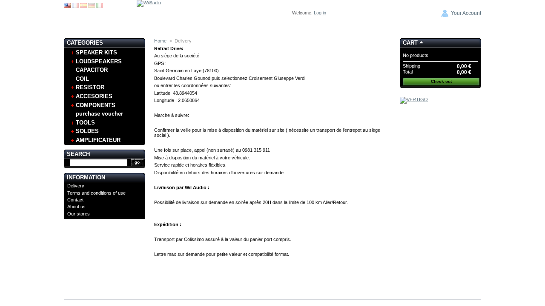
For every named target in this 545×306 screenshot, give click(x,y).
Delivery (75, 185)
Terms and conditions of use (96, 193)
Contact (75, 199)
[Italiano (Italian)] (99, 5)
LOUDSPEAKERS (99, 61)
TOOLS (85, 122)
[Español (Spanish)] (83, 5)
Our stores (78, 213)
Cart (410, 43)
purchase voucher (99, 113)
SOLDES (87, 131)
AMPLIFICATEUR (98, 140)
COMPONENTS (95, 105)
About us (76, 206)
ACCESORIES (94, 96)
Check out (441, 81)
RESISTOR (90, 87)
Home (160, 40)
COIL (82, 79)
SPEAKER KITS (96, 52)
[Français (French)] (75, 5)
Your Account (466, 13)
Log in (320, 12)
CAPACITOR (92, 70)
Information (86, 177)
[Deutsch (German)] (91, 5)
